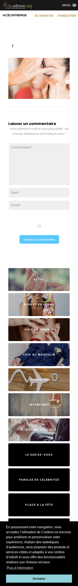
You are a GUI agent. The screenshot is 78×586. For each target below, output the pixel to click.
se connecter (44, 16)
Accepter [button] (39, 578)
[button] (66, 5)
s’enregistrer (66, 16)
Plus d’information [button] (20, 568)
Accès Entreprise (15, 15)
